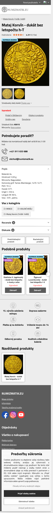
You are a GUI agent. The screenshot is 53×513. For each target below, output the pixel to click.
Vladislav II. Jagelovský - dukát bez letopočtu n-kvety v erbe (13, 280)
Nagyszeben (16, 127)
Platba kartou (7, 440)
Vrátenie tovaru (8, 448)
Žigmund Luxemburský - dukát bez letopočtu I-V (37, 280)
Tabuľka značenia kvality (12, 407)
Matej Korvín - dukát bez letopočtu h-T (13, 377)
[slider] (18, 35)
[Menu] (47, 9)
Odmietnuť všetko (26, 501)
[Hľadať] (34, 9)
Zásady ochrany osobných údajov (26, 485)
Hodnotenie (6, 34)
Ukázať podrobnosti (26, 508)
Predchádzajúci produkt (13, 240)
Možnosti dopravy (9, 444)
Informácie (6, 403)
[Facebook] (5, 417)
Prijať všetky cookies (26, 493)
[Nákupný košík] (40, 9)
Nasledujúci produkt (38, 240)
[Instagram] (13, 417)
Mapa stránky (7, 399)
